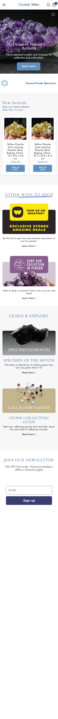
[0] (53, 5)
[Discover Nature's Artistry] (29, 42)
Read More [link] (28, 372)
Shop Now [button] (28, 66)
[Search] (48, 5)
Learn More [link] (28, 246)
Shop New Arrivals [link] (12, 110)
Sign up (29, 500)
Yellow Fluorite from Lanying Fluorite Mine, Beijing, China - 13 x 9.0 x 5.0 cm (15, 151)
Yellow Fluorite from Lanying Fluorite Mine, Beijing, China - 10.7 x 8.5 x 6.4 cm (42, 151)
